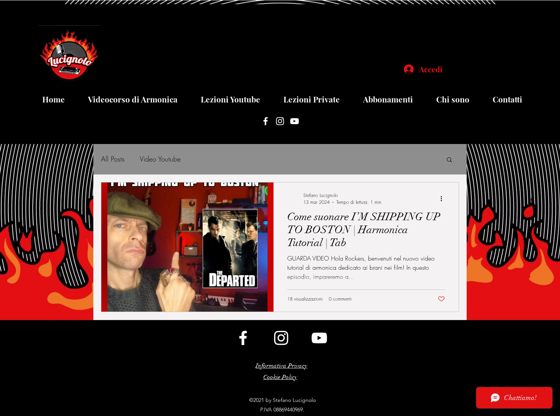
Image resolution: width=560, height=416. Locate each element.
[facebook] (265, 121)
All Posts (113, 158)
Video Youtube (160, 158)
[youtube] (294, 121)
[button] (449, 160)
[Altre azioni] (443, 198)
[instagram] (280, 121)
